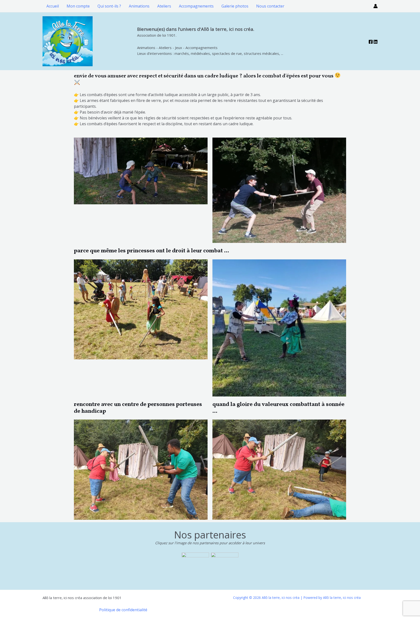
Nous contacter (270, 6)
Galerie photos (234, 6)
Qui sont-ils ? (109, 6)
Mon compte (78, 6)
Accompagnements (196, 6)
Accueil (52, 6)
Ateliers (164, 6)
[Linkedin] (375, 42)
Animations (139, 6)
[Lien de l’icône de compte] (375, 6)
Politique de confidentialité (123, 609)
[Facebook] (370, 42)
